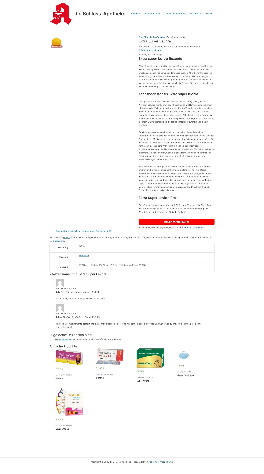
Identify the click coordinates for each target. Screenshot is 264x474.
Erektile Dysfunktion (155, 37)
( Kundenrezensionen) (150, 50)
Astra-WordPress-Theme (160, 462)
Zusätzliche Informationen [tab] (82, 231)
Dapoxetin (58, 241)
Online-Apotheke (152, 13)
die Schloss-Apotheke (100, 13)
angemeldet (65, 339)
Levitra (66, 237)
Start (141, 37)
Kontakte (135, 13)
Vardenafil (84, 255)
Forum (209, 13)
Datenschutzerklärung (175, 13)
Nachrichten (196, 13)
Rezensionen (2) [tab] (104, 231)
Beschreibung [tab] (62, 231)
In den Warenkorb (176, 221)
